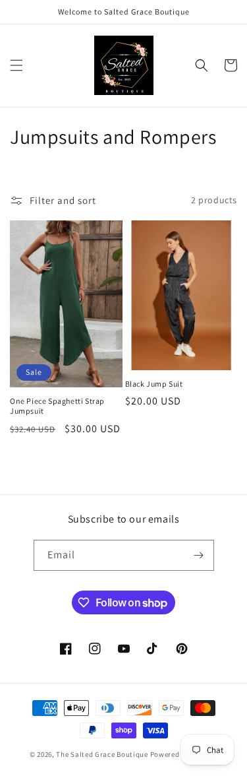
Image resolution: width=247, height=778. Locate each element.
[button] (16, 65)
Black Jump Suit (154, 384)
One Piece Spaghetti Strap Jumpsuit (57, 406)
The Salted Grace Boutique (102, 754)
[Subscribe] (198, 555)
